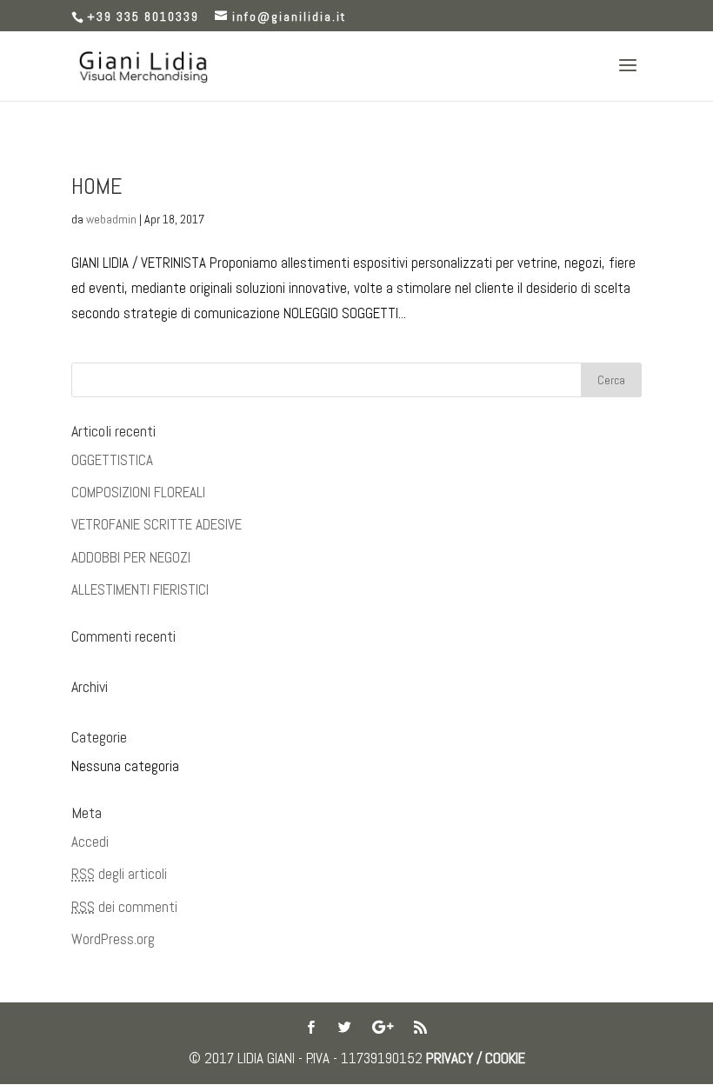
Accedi (90, 841)
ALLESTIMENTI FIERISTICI (140, 589)
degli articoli (119, 873)
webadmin (111, 219)
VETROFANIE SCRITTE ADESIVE (156, 524)
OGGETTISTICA (112, 459)
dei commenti (124, 906)
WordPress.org (113, 939)
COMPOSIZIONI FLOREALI (138, 492)
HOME (97, 186)
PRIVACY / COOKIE (475, 1058)
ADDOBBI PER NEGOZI (130, 557)
